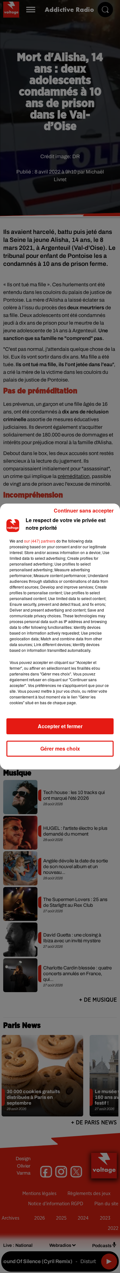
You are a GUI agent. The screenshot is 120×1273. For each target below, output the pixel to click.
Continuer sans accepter (84, 510)
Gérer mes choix (60, 748)
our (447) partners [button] (39, 541)
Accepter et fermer (60, 726)
